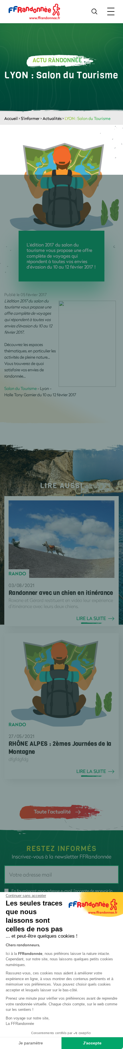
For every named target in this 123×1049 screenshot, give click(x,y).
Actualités (52, 118)
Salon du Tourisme (20, 388)
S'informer (30, 118)
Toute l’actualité (52, 811)
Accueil (11, 118)
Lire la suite (91, 618)
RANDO (17, 573)
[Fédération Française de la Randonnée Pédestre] (34, 11)
